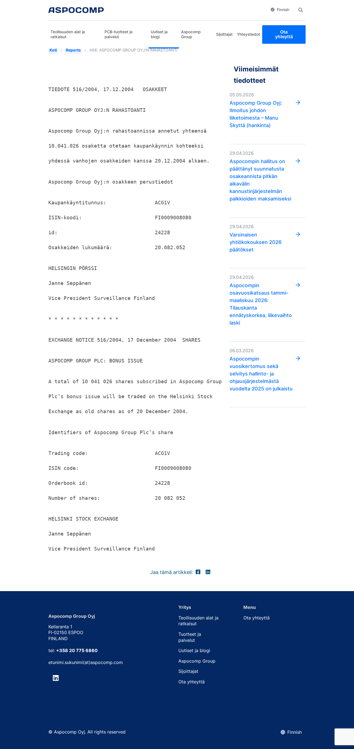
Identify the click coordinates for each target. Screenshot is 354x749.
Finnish (283, 9)
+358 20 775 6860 (77, 650)
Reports (73, 50)
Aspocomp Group (191, 34)
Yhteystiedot (248, 34)
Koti (53, 50)
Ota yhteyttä (284, 34)
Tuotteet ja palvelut (189, 637)
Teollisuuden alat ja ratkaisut (68, 34)
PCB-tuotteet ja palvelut (118, 34)
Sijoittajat (224, 34)
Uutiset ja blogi (159, 34)
